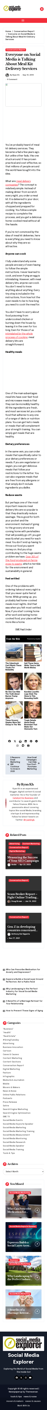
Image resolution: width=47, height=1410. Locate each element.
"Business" (8, 1029)
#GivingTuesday (11, 1040)
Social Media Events (13, 1120)
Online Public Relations (14, 1095)
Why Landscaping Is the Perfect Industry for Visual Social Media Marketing (22, 991)
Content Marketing (31, 844)
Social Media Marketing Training (18, 1131)
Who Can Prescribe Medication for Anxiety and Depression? (23, 971)
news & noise (30, 1397)
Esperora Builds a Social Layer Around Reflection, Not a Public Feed (24, 980)
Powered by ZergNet (34, 639)
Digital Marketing (17, 851)
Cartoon (7, 1051)
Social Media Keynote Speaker (18, 1124)
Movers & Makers (11, 1087)
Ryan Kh (27, 784)
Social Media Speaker (13, 1146)
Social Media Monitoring (15, 1139)
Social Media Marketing (14, 1128)
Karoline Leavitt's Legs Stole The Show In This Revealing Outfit (31, 695)
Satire (6, 1106)
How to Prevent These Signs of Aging (24, 1011)
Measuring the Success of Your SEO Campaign (23, 859)
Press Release (10, 1102)
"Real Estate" (9, 1036)
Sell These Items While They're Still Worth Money (32, 665)
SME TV (6, 1117)
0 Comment (12, 79)
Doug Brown (16, 901)
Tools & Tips (9, 1153)
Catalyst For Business (23, 798)
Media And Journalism (13, 1080)
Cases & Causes (11, 1055)
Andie (14, 865)
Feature (7, 1073)
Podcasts (7, 1098)
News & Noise (9, 1091)
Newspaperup (15, 1392)
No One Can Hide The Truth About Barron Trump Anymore (12, 695)
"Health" (7, 1033)
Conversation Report (16, 50)
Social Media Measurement (16, 1135)
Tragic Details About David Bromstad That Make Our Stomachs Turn (30, 724)
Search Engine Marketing (15, 1109)
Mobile (6, 1084)
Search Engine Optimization (16, 1113)
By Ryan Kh (15, 75)
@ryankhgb (29, 820)
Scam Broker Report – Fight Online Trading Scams (22, 897)
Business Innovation (13, 1047)
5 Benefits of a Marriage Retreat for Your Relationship (24, 1002)
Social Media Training (13, 1150)
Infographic (8, 1077)
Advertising (15, 844)
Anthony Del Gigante (20, 934)
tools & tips (16, 1397)
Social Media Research (14, 1142)
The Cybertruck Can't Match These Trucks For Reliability (13, 666)
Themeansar (32, 1392)
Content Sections (12, 1062)
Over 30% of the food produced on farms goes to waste (21, 560)
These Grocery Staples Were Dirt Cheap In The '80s (13, 722)
